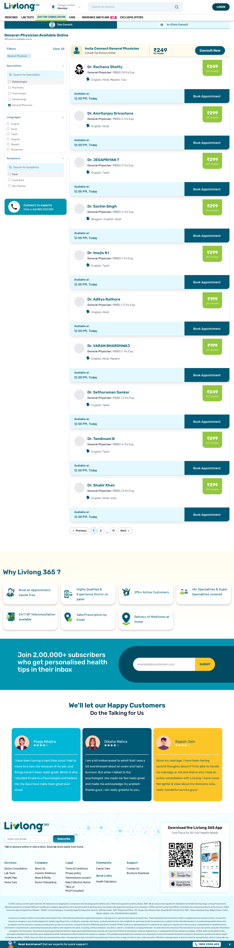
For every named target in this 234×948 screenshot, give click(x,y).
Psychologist (19, 93)
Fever (15, 174)
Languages (13, 117)
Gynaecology (19, 99)
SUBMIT (205, 664)
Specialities (14, 65)
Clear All (58, 49)
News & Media (43, 877)
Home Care (10, 882)
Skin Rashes (19, 185)
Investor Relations (45, 873)
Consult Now (210, 50)
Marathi (15, 144)
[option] (35, 82)
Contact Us (133, 868)
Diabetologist (19, 81)
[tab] (60, 25)
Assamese (17, 149)
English (15, 123)
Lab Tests (9, 873)
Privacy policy (73, 873)
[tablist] (117, 25)
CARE (72, 17)
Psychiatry (18, 87)
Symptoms (13, 158)
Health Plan (10, 877)
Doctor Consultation (15, 868)
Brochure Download (138, 873)
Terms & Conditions (76, 868)
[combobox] (37, 75)
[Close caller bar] (229, 944)
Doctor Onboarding (45, 882)
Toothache (18, 180)
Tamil (14, 134)
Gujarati (15, 139)
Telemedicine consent (78, 877)
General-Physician (22, 105)
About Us (40, 868)
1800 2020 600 (209, 944)
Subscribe (63, 838)
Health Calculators (106, 881)
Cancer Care (103, 868)
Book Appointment (207, 96)
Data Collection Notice (78, 882)
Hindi (14, 128)
